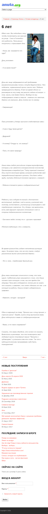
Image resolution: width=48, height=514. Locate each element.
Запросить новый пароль (13, 494)
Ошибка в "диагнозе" (9, 370)
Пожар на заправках (9, 438)
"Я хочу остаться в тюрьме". (12, 448)
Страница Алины (17, 19)
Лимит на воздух (8, 440)
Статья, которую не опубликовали (14, 455)
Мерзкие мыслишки (9, 453)
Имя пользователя (9, 483)
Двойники (5, 382)
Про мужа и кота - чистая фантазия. (15, 458)
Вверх (23, 357)
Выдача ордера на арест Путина (14, 387)
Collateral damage (8, 405)
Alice (3, 410)
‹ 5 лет (4, 357)
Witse (4, 460)
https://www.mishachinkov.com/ (13, 450)
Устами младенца (31, 19)
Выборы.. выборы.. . (9, 445)
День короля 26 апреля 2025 (12, 376)
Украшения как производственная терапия (17, 393)
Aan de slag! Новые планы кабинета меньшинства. (20, 443)
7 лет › (43, 357)
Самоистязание (7, 424)
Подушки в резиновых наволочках (14, 399)
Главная (6, 19)
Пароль (5, 489)
